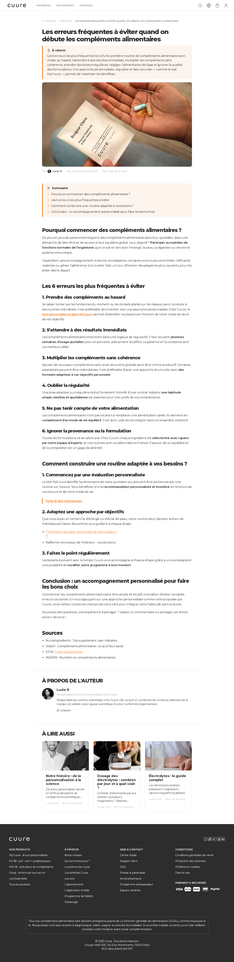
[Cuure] (19, 839)
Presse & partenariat (132, 872)
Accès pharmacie (130, 878)
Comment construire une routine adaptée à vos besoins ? (92, 206)
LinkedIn (65, 710)
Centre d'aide (128, 855)
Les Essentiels (18, 878)
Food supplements (68, 652)
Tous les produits (19, 884)
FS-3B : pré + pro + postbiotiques (29, 861)
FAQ (123, 867)
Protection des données (190, 861)
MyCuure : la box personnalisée (28, 855)
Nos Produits (65, 5)
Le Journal (49, 21)
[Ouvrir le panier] (217, 5)
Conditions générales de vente (194, 855)
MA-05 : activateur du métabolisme (31, 867)
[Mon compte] (226, 5)
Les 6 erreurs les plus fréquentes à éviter (80, 200)
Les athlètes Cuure (76, 872)
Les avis (69, 878)
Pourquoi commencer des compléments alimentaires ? (90, 194)
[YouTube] (214, 839)
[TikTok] (210, 839)
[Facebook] (218, 839)
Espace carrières (130, 890)
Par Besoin (44, 5)
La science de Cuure (77, 867)
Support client (128, 861)
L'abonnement (74, 884)
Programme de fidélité (79, 896)
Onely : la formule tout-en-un (27, 872)
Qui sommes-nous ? (77, 861)
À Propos (86, 5)
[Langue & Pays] (209, 5)
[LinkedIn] (223, 839)
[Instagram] (205, 839)
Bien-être (66, 21)
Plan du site (182, 872)
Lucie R (57, 171)
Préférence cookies (187, 867)
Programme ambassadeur (136, 884)
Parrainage (71, 902)
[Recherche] (200, 5)
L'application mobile (77, 890)
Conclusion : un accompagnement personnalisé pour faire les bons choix (103, 211)
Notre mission (73, 855)
